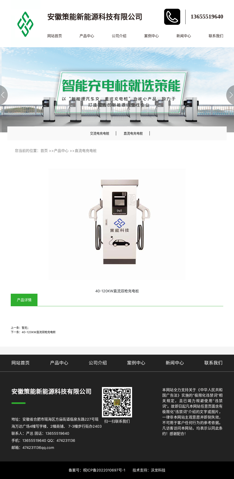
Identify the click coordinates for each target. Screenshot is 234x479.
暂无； (26, 328)
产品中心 (87, 36)
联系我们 (216, 36)
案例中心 (151, 36)
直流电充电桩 (133, 133)
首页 (44, 150)
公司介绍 (119, 36)
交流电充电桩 (99, 133)
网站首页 (54, 36)
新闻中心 (183, 36)
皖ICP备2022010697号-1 (104, 470)
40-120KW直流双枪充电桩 (39, 332)
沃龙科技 (158, 470)
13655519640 (207, 16)
